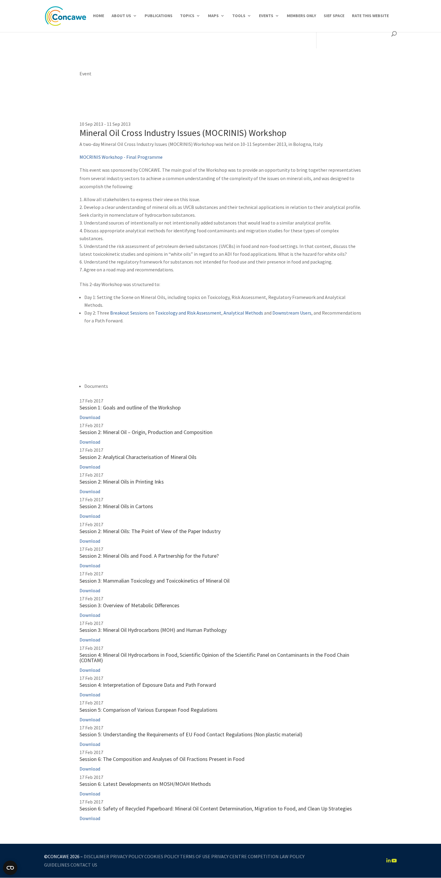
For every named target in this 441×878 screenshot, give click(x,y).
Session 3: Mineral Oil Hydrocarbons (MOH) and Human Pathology (153, 629)
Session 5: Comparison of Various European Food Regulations (149, 709)
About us (121, 16)
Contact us (83, 865)
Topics (187, 16)
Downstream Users (291, 313)
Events (266, 16)
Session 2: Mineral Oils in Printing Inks (122, 481)
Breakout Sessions (129, 313)
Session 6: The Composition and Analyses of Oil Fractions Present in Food (162, 759)
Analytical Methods (243, 313)
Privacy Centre (229, 856)
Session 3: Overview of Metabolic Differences (129, 605)
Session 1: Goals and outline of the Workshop (130, 407)
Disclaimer (96, 856)
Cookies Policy (161, 856)
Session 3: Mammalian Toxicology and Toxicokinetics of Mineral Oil (155, 580)
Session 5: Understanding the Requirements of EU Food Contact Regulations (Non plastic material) (191, 734)
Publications (158, 16)
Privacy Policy (126, 856)
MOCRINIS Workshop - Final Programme (121, 157)
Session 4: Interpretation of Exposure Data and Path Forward (148, 684)
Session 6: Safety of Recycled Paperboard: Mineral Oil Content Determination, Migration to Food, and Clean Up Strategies (216, 808)
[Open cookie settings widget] (10, 868)
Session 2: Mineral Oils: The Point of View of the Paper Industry (150, 531)
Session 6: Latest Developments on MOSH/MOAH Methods (145, 783)
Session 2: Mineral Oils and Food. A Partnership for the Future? (149, 555)
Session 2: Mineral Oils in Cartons (116, 506)
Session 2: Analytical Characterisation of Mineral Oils (138, 457)
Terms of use (195, 856)
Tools (238, 16)
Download (90, 417)
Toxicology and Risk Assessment (188, 313)
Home (98, 16)
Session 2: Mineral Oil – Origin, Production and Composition (146, 432)
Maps (213, 16)
